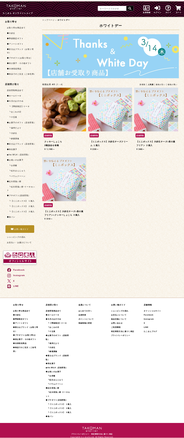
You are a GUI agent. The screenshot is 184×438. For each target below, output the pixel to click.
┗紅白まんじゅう (16, 170)
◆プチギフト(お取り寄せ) (19, 57)
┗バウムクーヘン (16, 176)
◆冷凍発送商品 (14, 68)
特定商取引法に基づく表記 (122, 331)
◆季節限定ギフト (15, 38)
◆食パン (11, 216)
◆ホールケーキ (14, 95)
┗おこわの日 (14, 111)
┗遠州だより (14, 127)
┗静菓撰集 (13, 138)
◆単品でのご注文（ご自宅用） (21, 73)
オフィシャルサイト (152, 310)
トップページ (48, 19)
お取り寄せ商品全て (16, 27)
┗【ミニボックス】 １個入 (21, 200)
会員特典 (82, 314)
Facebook (19, 269)
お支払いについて (118, 314)
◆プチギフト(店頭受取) (18, 195)
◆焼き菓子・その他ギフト (19, 63)
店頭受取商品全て (15, 90)
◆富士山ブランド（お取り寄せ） (20, 51)
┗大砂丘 (12, 133)
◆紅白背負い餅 (14, 181)
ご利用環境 (116, 327)
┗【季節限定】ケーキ (18, 106)
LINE (16, 286)
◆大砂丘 (11, 33)
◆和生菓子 (12, 149)
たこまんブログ (150, 331)
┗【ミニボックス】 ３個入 (21, 211)
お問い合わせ (117, 323)
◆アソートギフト (15, 43)
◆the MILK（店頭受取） (18, 154)
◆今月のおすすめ (15, 101)
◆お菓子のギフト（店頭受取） (21, 122)
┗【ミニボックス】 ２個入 (21, 206)
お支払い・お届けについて (19, 242)
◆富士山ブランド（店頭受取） (21, 143)
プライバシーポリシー (120, 335)
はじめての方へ (85, 310)
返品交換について (118, 319)
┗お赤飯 (12, 165)
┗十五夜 (12, 117)
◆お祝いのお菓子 (15, 159)
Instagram (19, 275)
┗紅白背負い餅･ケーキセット (21, 188)
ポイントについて (86, 319)
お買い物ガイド (21, 229)
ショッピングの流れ (16, 237)
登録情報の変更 (85, 323)
